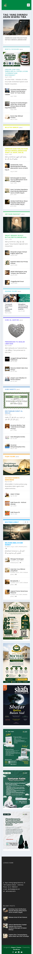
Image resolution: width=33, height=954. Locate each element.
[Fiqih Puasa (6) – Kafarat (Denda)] (7, 503)
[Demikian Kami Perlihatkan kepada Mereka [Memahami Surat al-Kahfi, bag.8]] (16, 138)
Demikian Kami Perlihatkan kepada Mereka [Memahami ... (16, 40)
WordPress (16, 949)
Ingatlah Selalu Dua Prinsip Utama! (19, 262)
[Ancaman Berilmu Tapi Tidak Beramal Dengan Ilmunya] (7, 426)
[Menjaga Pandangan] (7, 560)
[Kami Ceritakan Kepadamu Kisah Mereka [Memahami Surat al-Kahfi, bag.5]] (7, 190)
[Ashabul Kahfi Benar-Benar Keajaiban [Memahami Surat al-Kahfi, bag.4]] (7, 202)
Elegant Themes (16, 947)
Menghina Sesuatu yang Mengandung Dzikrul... (23, 306)
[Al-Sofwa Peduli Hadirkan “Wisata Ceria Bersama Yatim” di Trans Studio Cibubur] (7, 90)
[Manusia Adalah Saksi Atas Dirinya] (7, 369)
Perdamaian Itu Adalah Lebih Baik (15, 343)
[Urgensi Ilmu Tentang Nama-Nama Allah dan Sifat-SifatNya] (5, 936)
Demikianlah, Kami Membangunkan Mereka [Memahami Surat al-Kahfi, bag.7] (16, 167)
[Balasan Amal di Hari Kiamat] (16, 532)
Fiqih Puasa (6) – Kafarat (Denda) (18, 503)
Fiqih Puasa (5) (15, 512)
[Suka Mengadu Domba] (7, 437)
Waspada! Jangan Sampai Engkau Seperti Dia (18, 252)
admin (8, 546)
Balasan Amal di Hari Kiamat (14, 544)
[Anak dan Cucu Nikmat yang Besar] (7, 570)
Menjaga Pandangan (17, 559)
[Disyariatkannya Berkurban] (16, 467)
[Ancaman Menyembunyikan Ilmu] (7, 446)
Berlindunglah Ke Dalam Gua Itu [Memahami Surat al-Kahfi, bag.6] (18, 179)
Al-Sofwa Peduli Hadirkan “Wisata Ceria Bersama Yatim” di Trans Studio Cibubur (16, 92)
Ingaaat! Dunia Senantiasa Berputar (19, 592)
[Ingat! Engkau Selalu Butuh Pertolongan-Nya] (16, 225)
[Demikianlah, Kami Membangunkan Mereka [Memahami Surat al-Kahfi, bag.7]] (7, 165)
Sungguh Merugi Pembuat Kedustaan (18, 359)
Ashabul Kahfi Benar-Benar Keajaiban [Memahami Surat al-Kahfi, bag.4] (19, 202)
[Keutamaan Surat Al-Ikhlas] (16, 400)
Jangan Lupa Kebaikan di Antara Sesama (18, 378)
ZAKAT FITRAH (15, 494)
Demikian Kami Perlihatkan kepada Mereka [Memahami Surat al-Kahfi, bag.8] (16, 151)
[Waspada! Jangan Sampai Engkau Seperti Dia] (7, 252)
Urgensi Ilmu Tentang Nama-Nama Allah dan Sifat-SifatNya (19, 935)
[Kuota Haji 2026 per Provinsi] (7, 117)
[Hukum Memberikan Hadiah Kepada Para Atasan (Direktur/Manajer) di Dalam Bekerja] (5, 926)
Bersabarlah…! (15, 581)
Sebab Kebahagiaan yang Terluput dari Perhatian (18, 272)
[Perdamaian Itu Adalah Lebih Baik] (16, 331)
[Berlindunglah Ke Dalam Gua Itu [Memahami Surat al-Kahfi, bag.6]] (7, 179)
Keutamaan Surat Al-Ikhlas (14, 412)
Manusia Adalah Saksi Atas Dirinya (19, 368)
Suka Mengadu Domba (17, 437)
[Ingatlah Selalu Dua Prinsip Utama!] (7, 262)
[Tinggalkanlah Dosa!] (7, 282)
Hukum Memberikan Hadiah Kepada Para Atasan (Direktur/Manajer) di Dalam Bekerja (18, 927)
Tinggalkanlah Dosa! (17, 281)
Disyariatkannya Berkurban (12, 479)
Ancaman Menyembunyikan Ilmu (17, 446)
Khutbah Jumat (22, 546)
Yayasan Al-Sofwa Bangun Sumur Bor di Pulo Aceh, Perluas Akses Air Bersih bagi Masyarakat (16, 105)
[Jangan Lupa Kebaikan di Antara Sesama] (7, 379)
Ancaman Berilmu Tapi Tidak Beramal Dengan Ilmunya (17, 426)
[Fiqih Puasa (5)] (7, 513)
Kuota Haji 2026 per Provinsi (16, 116)
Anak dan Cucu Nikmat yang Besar (17, 570)
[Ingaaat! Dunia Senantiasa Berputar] (7, 592)
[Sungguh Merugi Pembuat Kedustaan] (7, 359)
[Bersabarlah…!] (7, 582)
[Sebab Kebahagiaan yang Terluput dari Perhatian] (7, 272)
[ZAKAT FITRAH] (7, 495)
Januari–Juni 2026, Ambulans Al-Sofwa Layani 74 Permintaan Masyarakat (16, 72)
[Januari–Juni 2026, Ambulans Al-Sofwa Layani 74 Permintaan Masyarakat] (16, 59)
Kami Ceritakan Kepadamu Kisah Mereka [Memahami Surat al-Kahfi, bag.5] (19, 191)
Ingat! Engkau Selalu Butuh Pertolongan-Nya (15, 236)
